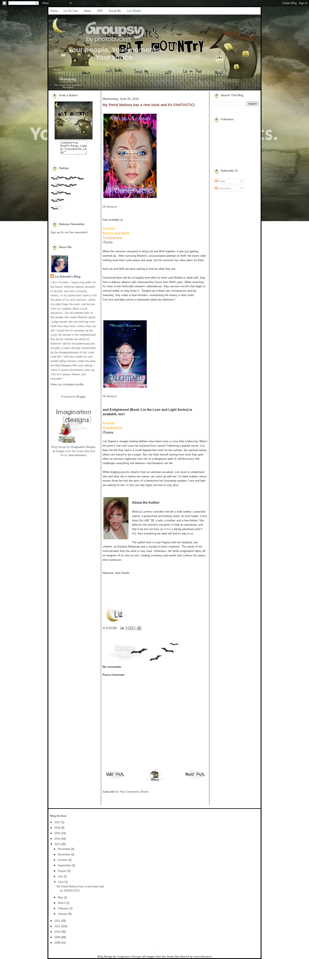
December (64, 849)
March (62, 902)
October (63, 859)
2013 (57, 844)
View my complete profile (67, 384)
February (63, 908)
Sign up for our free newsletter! (69, 232)
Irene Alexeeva (77, 455)
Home (54, 10)
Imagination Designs (83, 447)
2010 (57, 931)
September (65, 865)
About (87, 10)
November (64, 854)
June (61, 881)
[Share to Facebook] (139, 628)
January (63, 913)
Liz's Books (134, 10)
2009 (57, 937)
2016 (57, 827)
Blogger (80, 396)
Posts (221, 181)
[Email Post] (121, 627)
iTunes (108, 242)
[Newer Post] (195, 778)
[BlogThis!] (131, 628)
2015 (57, 833)
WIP (100, 10)
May (61, 897)
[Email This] (127, 628)
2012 (57, 920)
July (61, 876)
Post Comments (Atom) (134, 791)
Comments (224, 188)
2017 (57, 822)
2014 (57, 838)
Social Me (115, 10)
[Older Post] (115, 778)
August (62, 870)
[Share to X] (135, 628)
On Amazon (110, 206)
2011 (57, 926)
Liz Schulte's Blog (68, 276)
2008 (57, 942)
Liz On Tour (71, 10)
